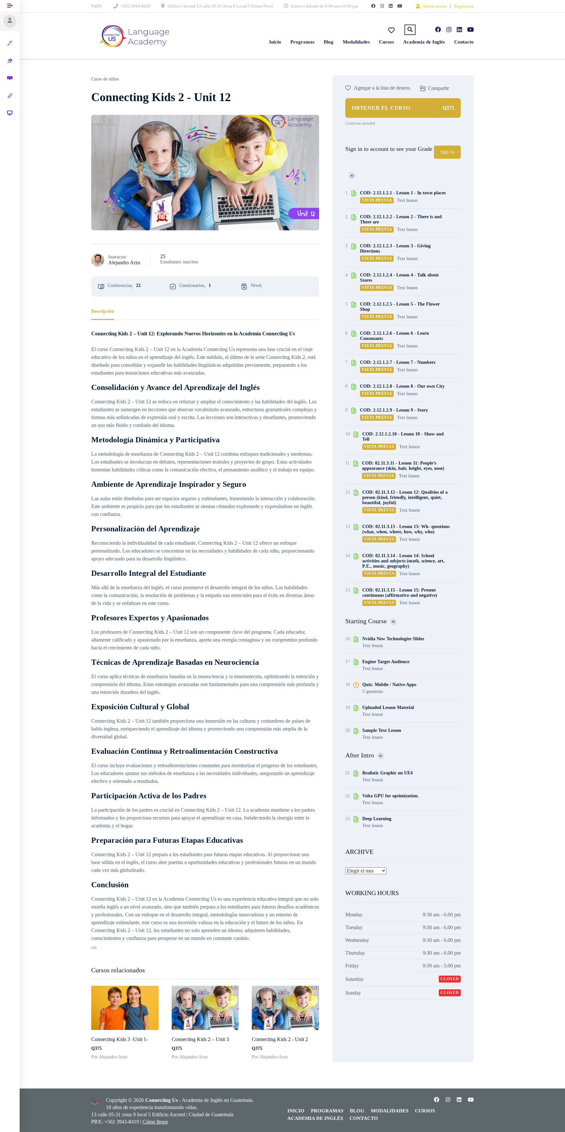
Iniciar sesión (435, 6)
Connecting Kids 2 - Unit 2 (280, 1039)
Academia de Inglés (424, 41)
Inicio (275, 41)
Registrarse (464, 6)
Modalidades (356, 41)
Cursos (386, 41)
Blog (329, 41)
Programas (302, 41)
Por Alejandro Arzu (109, 1056)
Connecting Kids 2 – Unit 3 (200, 1039)
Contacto (464, 41)
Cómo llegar (155, 1121)
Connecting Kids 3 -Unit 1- (119, 1039)
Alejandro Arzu (124, 262)
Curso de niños (105, 79)
